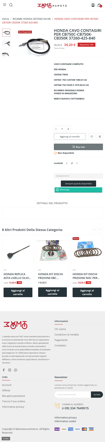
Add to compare (99, 136)
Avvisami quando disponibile (78, 183)
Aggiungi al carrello (70, 136)
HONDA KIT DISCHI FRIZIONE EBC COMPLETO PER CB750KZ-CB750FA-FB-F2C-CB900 (52, 276)
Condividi (66, 163)
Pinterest (77, 163)
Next (44, 46)
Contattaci (60, 345)
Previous (24, 46)
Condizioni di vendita (67, 334)
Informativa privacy (13, 406)
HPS (5, 270)
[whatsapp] (15, 370)
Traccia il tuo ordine (13, 401)
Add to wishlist (91, 136)
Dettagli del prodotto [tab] (52, 203)
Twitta (72, 163)
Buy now (80, 147)
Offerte (6, 390)
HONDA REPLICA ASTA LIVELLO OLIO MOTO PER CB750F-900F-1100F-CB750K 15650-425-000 (16, 276)
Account (6, 385)
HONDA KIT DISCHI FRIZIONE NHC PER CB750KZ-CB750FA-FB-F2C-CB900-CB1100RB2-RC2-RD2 (87, 276)
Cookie (5, 438)
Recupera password (13, 395)
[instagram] (9, 370)
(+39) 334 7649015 (75, 408)
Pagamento (61, 340)
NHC (74, 270)
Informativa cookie (65, 421)
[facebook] (3, 370)
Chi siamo (60, 329)
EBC (39, 270)
